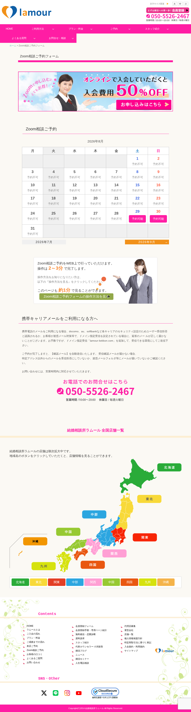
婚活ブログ (81, 650)
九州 (148, 582)
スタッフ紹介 (152, 28)
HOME (9, 28)
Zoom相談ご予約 (35, 650)
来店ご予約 (32, 646)
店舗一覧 (128, 634)
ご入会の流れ (33, 633)
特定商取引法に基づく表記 (137, 642)
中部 (75, 582)
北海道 (20, 582)
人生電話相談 (82, 663)
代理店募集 (130, 626)
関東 (57, 582)
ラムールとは (33, 629)
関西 (93, 582)
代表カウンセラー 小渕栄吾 (89, 646)
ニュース (80, 655)
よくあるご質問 (34, 658)
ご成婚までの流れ (36, 642)
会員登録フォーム (84, 626)
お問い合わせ (33, 662)
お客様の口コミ (34, 654)
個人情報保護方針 (133, 638)
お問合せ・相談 (57, 38)
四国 (129, 582)
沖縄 (166, 582)
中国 (111, 582)
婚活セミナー (82, 659)
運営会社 (128, 630)
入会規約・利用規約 (134, 646)
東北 (39, 582)
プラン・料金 (76, 28)
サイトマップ (131, 650)
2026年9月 (146, 242)
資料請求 (80, 638)
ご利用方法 (38, 28)
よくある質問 (19, 38)
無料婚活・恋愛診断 (86, 634)
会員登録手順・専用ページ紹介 (91, 630)
